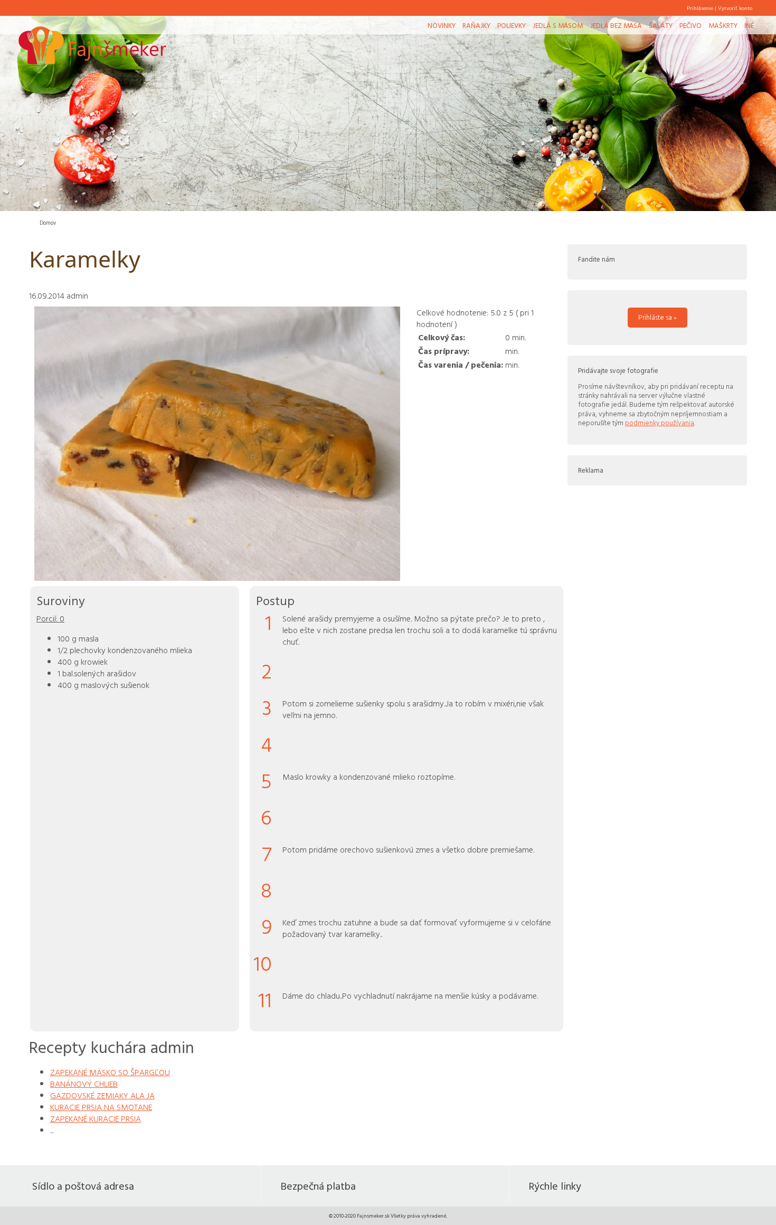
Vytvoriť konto (735, 8)
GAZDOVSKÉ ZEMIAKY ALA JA (102, 1095)
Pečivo (690, 25)
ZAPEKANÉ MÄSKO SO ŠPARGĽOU (110, 1072)
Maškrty (722, 25)
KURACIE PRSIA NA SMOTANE (101, 1106)
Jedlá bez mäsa (616, 25)
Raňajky (476, 25)
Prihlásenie (700, 8)
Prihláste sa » (657, 317)
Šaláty (661, 25)
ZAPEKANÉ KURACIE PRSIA (95, 1118)
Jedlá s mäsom (558, 25)
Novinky (442, 25)
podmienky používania (659, 422)
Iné (749, 25)
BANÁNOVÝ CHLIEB (84, 1083)
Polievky (511, 25)
